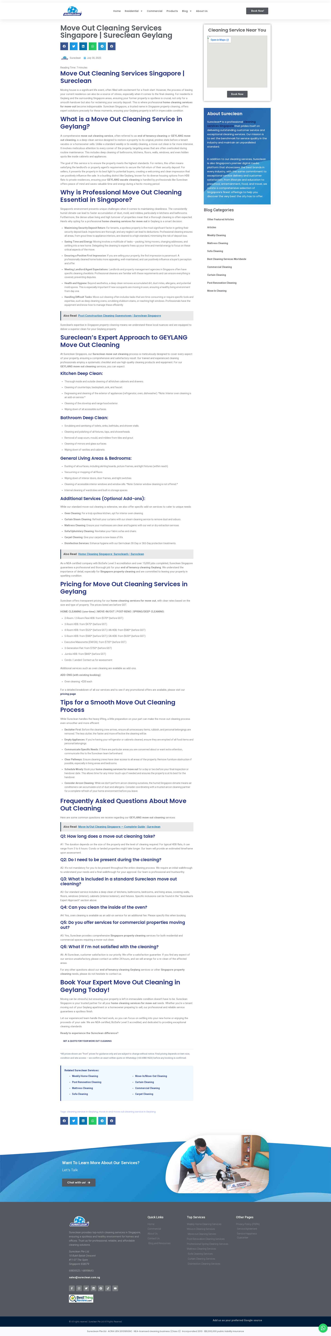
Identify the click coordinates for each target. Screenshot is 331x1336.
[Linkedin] (93, 1288)
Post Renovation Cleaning (86, 1082)
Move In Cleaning (217, 290)
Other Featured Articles (220, 219)
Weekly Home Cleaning (85, 1076)
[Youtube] (115, 1288)
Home (117, 11)
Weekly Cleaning (216, 235)
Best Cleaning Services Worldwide (226, 259)
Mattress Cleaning (82, 1088)
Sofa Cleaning (80, 1094)
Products (172, 11)
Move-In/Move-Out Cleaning (151, 1076)
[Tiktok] (108, 1288)
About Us (202, 11)
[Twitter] (86, 1288)
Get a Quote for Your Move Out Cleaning (87, 1041)
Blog (185, 11)
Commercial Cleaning (147, 1088)
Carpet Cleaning (144, 1094)
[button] (64, 46)
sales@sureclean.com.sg (85, 1277)
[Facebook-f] (72, 1288)
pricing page (68, 693)
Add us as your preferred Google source (237, 1320)
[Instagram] (79, 1288)
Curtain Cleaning (144, 1082)
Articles (211, 227)
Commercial (154, 11)
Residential (132, 11)
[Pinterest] (101, 1288)
